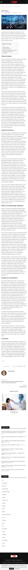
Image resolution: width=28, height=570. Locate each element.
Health (3, 511)
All (2, 480)
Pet (3, 526)
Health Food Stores (7, 48)
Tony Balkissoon (14, 412)
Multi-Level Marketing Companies (10, 50)
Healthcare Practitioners (8, 51)
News (3, 523)
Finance (4, 503)
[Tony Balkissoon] (14, 402)
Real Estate (4, 528)
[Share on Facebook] (15, 366)
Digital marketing (5, 491)
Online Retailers (6, 47)
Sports (3, 537)
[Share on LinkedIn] (19, 366)
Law (3, 517)
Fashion (4, 497)
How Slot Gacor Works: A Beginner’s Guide (10, 444)
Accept (11, 568)
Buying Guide (5, 488)
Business (4, 486)
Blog (13, 560)
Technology (4, 540)
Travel (3, 543)
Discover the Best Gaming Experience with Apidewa (12, 436)
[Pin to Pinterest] (18, 366)
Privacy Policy (7, 562)
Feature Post (8, 6)
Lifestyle (4, 520)
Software (4, 534)
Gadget (3, 506)
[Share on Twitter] (16, 366)
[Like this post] (13, 366)
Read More (17, 568)
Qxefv (3, 361)
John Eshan (8, 12)
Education (4, 494)
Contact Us (19, 560)
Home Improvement (6, 514)
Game (3, 508)
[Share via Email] (24, 366)
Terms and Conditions (18, 562)
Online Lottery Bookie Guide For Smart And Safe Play (12, 469)
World (3, 546)
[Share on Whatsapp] (21, 366)
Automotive (4, 483)
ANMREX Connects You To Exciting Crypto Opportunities (13, 457)
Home (2, 6)
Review (3, 531)
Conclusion (5, 53)
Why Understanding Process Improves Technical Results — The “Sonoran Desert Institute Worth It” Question (13, 432)
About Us (8, 560)
